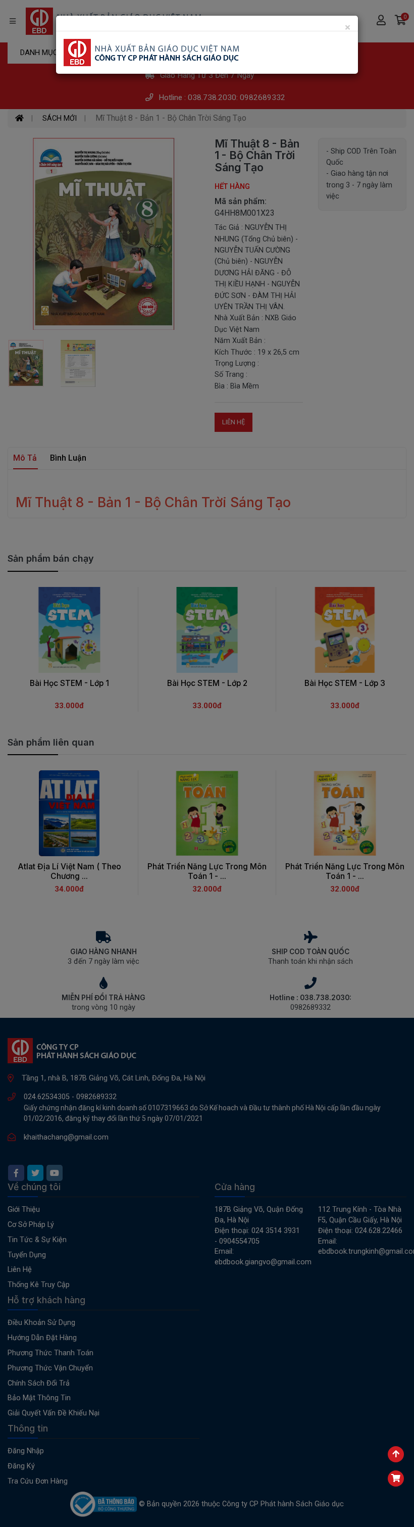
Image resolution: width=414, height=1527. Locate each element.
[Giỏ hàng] (396, 1478)
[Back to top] (396, 1454)
